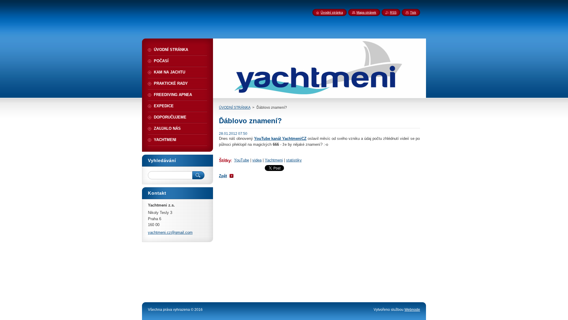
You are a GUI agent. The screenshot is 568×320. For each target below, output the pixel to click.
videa (257, 160)
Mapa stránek (366, 12)
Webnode (412, 309)
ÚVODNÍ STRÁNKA (234, 107)
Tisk (413, 12)
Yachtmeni (274, 160)
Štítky (225, 160)
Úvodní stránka (332, 12)
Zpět (223, 176)
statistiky (294, 160)
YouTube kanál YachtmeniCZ (280, 138)
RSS (393, 12)
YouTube (241, 160)
